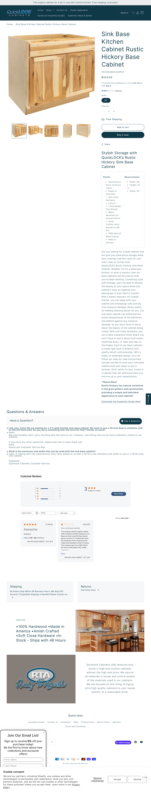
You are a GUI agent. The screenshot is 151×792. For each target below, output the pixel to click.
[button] (50, 10)
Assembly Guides (36, 722)
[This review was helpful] (84, 557)
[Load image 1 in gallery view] (19, 130)
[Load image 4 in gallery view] (67, 130)
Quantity (105, 106)
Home (10, 24)
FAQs (76, 722)
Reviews (117, 722)
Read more (65, 550)
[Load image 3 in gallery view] (51, 130)
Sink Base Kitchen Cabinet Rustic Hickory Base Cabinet (46, 24)
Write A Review (118, 494)
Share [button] (107, 144)
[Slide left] (9, 130)
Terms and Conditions (75, 726)
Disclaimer (66, 722)
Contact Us (52, 722)
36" (106, 100)
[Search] (133, 13)
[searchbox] (28, 513)
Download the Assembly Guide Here (120, 401)
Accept (117, 779)
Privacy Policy (88, 722)
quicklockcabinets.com (79, 763)
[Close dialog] (44, 732)
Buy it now (123, 135)
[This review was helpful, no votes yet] (46, 541)
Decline (137, 779)
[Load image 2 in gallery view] (35, 130)
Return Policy (103, 722)
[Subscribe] (52, 742)
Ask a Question (132, 421)
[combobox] (127, 13)
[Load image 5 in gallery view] (83, 130)
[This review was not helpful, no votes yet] (50, 541)
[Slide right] (94, 130)
